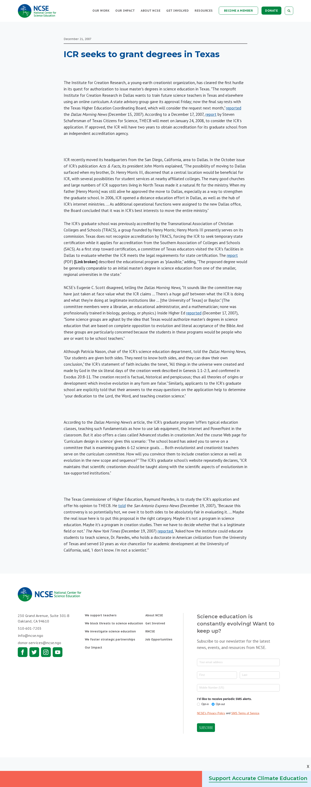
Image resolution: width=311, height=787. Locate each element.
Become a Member (238, 10)
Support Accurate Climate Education (258, 778)
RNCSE (150, 631)
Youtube (57, 652)
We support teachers (101, 615)
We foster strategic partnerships (110, 639)
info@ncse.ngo (30, 635)
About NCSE (150, 10)
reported (233, 108)
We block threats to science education (114, 623)
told (122, 505)
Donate (271, 10)
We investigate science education (110, 631)
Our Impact (125, 10)
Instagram (46, 652)
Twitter (34, 652)
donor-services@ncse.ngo (39, 643)
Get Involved (177, 10)
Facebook (23, 652)
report (210, 114)
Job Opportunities (158, 639)
